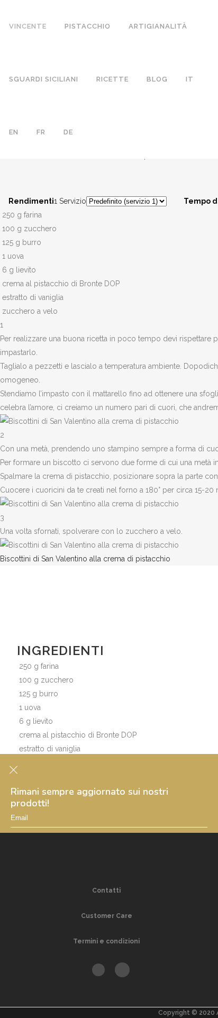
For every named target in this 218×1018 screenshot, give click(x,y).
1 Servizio (70, 201)
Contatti (106, 890)
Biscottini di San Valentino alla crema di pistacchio (85, 559)
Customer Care (106, 916)
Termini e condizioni (106, 941)
